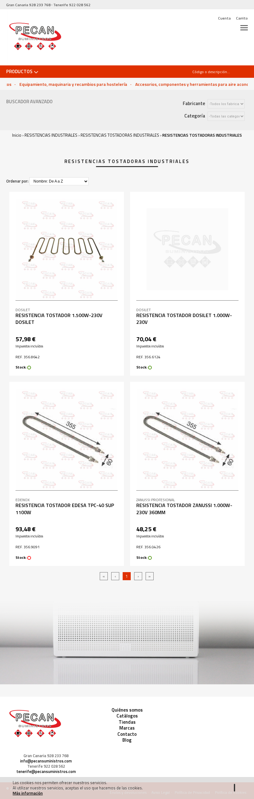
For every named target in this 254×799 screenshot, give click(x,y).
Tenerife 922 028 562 (46, 766)
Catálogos (127, 715)
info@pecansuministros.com (46, 761)
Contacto (127, 734)
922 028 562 (71, 5)
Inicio (16, 135)
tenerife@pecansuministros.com (46, 771)
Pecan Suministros (35, 37)
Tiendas (127, 722)
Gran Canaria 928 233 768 (46, 755)
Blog (127, 740)
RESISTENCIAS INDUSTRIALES (50, 135)
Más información (28, 793)
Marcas (127, 727)
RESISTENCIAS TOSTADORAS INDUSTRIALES (120, 135)
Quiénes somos (127, 709)
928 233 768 (28, 5)
